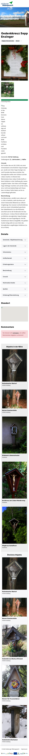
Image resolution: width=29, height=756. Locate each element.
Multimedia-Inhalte (9, 283)
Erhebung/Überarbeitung (11, 295)
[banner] (7, 3)
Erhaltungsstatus (8, 264)
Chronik (5, 277)
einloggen (16, 333)
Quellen (5, 289)
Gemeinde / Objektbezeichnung (12, 240)
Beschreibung (7, 271)
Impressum (24, 749)
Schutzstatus (7, 252)
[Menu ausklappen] (26, 3)
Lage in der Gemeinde (9, 246)
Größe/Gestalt (7, 258)
